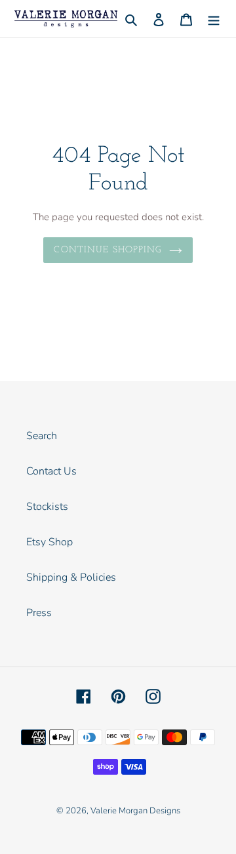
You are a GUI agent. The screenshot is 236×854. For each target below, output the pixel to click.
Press (39, 613)
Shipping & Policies (71, 577)
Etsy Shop (49, 542)
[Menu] (213, 19)
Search (41, 436)
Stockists (47, 506)
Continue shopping (108, 250)
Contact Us (51, 471)
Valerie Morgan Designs (135, 811)
